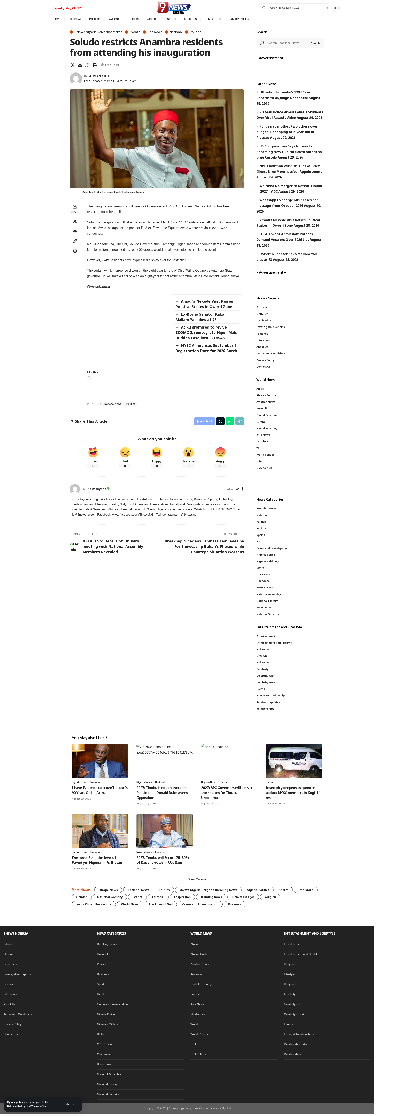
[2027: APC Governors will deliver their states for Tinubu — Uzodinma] (229, 761)
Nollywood (290, 964)
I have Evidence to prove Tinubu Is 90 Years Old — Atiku (99, 790)
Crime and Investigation (200, 904)
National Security (110, 897)
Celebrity (290, 994)
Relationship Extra (296, 1044)
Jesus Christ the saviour (93, 904)
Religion (270, 897)
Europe (195, 994)
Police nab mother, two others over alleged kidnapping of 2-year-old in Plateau (286, 132)
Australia (196, 974)
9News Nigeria (98, 76)
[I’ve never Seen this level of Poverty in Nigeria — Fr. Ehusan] (100, 831)
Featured (9, 984)
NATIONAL (114, 19)
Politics (195, 32)
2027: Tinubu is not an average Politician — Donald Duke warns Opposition (162, 792)
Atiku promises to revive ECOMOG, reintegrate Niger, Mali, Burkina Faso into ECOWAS (206, 332)
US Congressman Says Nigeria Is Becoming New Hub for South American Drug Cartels (289, 152)
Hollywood (290, 984)
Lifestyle (289, 974)
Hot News (154, 32)
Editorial (158, 897)
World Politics (199, 1034)
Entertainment (293, 944)
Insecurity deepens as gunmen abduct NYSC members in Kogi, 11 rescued (293, 792)
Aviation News (199, 964)
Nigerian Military (107, 1024)
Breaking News (107, 944)
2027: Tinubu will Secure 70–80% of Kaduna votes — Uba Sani (162, 860)
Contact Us (10, 1034)
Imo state (305, 890)
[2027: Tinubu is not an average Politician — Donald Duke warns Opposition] (164, 761)
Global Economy (201, 984)
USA (193, 1044)
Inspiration (182, 897)
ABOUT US (190, 19)
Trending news (211, 897)
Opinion (81, 897)
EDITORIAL (75, 19)
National (176, 32)
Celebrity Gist (292, 1004)
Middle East (198, 1014)
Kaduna (159, 852)
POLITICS (95, 19)
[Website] (237, 489)
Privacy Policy (16, 1106)
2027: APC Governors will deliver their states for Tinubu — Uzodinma (226, 792)
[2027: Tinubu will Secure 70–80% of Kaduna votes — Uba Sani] (164, 831)
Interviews (10, 994)
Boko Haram (105, 1064)
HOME (57, 19)
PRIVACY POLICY (239, 19)
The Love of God (160, 904)
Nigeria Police (106, 1014)
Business (234, 904)
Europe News (108, 890)
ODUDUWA (104, 1044)
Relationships (292, 1054)
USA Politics (198, 1054)
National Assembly (109, 1074)
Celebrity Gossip (294, 1014)
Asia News (197, 1004)
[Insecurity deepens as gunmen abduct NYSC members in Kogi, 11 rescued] (294, 761)
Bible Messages (243, 897)
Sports (284, 890)
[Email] (80, 65)
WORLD (151, 19)
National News (112, 404)
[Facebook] (242, 489)
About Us (9, 1004)
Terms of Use (39, 1106)
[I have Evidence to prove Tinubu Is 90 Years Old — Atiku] (100, 761)
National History (107, 1084)
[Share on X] (73, 65)
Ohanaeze (104, 1054)
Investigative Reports (17, 974)
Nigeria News (79, 782)
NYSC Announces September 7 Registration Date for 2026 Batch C (206, 351)
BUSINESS (170, 19)
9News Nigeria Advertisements (98, 32)
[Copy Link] (87, 65)
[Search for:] (285, 43)
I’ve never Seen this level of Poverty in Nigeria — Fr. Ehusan (97, 860)
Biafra (101, 1034)
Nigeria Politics (258, 890)
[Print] (95, 65)
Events (134, 32)
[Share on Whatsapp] (230, 421)
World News (130, 904)
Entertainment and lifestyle (301, 954)
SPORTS (134, 19)
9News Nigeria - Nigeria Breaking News (208, 890)
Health (101, 994)
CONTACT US (213, 19)
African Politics (199, 954)
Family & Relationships (299, 1034)
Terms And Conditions (17, 1014)
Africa (194, 944)
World (194, 1024)
